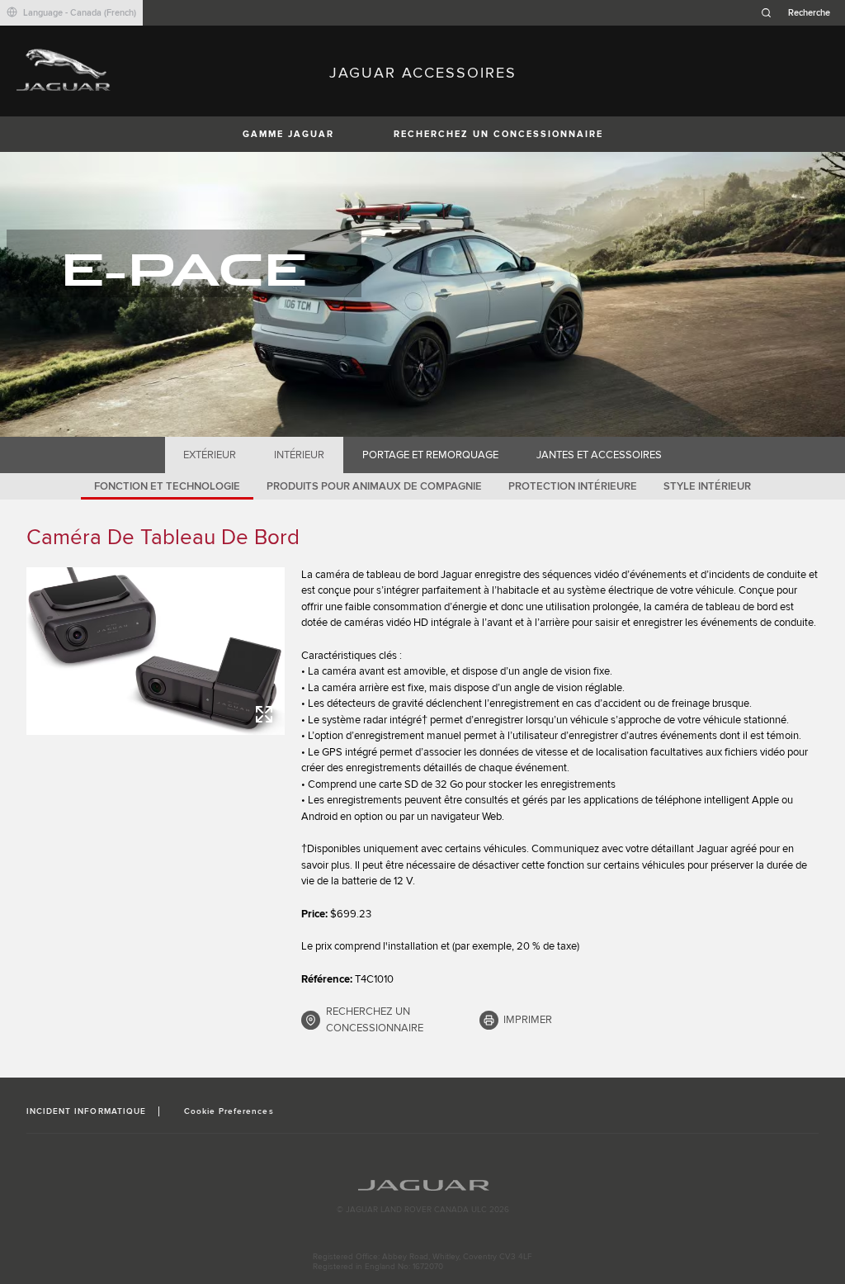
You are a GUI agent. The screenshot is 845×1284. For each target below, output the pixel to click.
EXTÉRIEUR (209, 455)
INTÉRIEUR (299, 455)
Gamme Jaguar (288, 134)
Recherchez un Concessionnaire (498, 134)
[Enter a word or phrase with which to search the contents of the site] (800, 13)
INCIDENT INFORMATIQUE (86, 1111)
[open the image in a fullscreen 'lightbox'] (155, 651)
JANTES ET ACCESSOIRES (599, 455)
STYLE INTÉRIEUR (707, 486)
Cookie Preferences (229, 1111)
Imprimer (527, 1019)
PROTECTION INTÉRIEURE (572, 486)
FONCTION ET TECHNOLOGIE (167, 486)
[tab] (210, 455)
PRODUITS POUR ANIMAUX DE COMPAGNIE (374, 486)
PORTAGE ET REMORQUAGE (430, 455)
